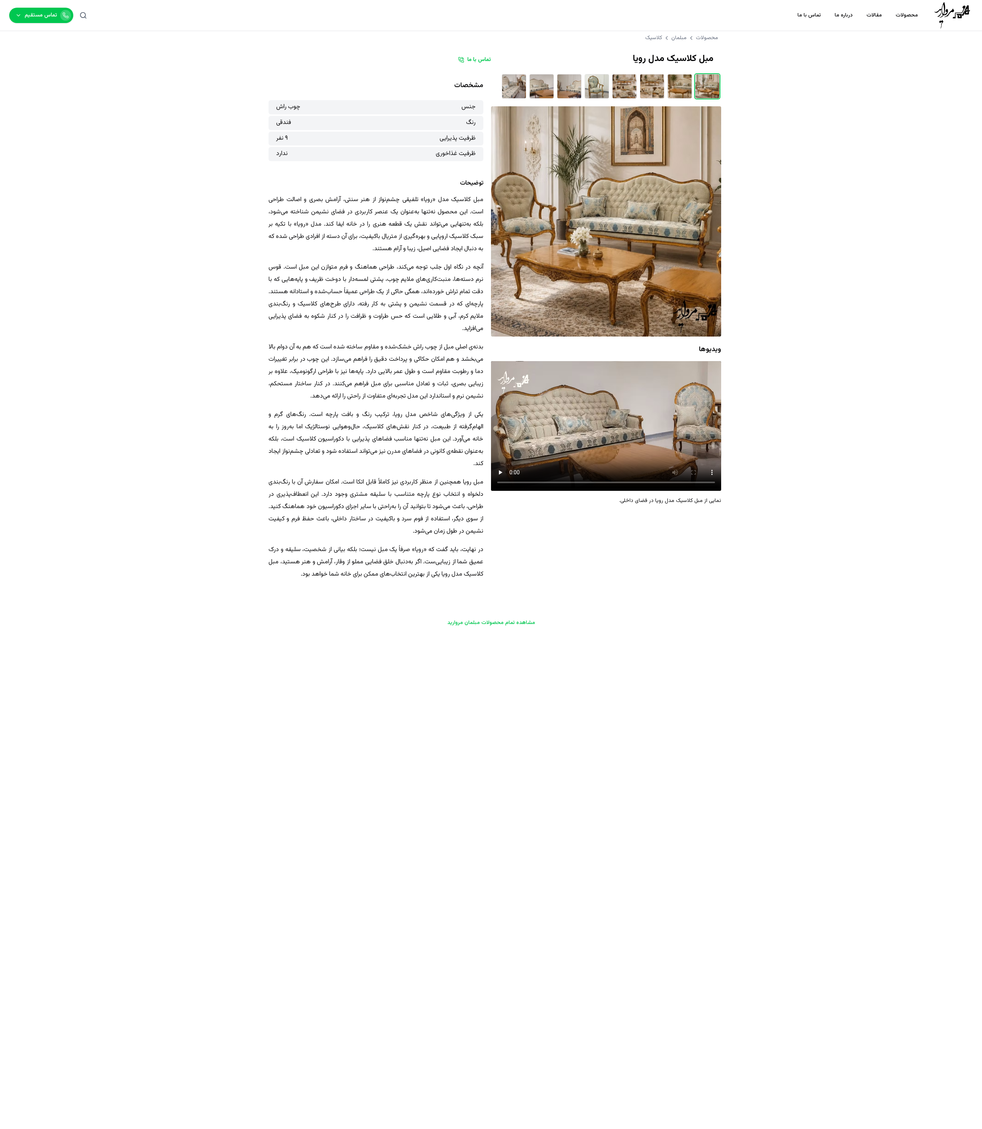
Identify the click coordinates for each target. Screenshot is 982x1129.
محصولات (907, 15)
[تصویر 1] (707, 86)
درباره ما (844, 15)
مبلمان (679, 38)
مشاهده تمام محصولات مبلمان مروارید (491, 623)
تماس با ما (809, 15)
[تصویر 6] (569, 86)
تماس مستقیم (41, 15)
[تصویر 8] (514, 86)
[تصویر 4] (624, 86)
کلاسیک (653, 38)
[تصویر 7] (541, 86)
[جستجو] (83, 15)
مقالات (874, 15)
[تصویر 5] (597, 86)
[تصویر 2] (679, 86)
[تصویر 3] (652, 86)
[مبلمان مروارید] (952, 15)
